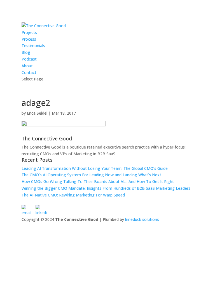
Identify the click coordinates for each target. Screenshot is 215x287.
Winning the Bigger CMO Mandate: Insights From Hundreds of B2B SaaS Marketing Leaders (106, 188)
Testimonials (33, 45)
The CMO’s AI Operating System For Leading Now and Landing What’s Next (91, 174)
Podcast (29, 59)
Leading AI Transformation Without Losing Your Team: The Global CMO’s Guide (95, 168)
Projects (29, 32)
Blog (26, 52)
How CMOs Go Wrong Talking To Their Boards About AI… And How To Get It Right (98, 181)
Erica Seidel (37, 113)
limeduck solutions (142, 219)
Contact (29, 72)
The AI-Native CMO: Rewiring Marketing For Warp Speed (73, 195)
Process (29, 39)
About (27, 65)
